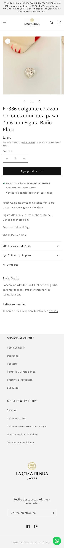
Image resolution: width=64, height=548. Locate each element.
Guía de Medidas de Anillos (22, 434)
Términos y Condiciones (20, 442)
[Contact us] (57, 541)
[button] (4, 23)
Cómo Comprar (16, 347)
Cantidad (7, 151)
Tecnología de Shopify (43, 543)
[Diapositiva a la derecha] (40, 101)
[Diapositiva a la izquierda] (24, 101)
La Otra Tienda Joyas (26, 543)
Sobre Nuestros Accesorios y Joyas (27, 426)
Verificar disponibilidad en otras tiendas (29, 192)
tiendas (53, 311)
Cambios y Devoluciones (21, 371)
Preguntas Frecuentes (19, 379)
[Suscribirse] (53, 513)
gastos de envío (28, 142)
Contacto (12, 363)
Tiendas (11, 410)
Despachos (13, 355)
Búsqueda (13, 387)
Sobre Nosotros (16, 418)
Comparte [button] (12, 264)
